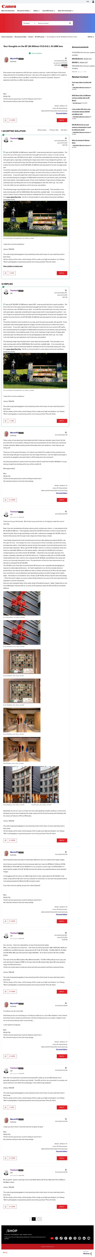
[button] (73, 613)
